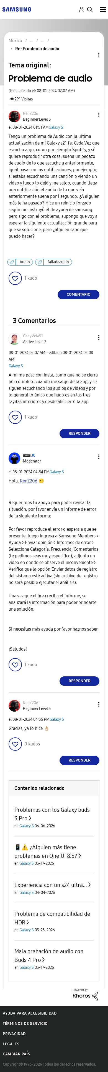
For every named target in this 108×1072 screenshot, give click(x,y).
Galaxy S (56, 127)
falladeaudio (58, 262)
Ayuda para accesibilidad (29, 1013)
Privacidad (14, 1033)
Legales (11, 1044)
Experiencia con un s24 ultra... (50, 885)
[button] (90, 115)
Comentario (79, 294)
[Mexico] (16, 9)
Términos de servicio (25, 1023)
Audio (25, 262)
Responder (80, 433)
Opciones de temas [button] (89, 55)
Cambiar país (16, 1054)
